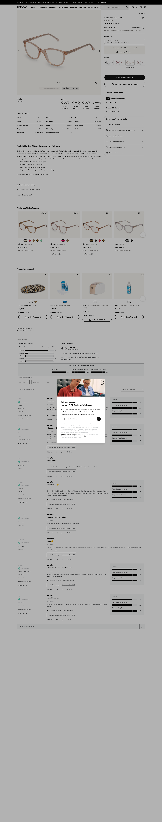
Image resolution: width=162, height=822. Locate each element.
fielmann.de (90, 414)
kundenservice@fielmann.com (69, 434)
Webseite (76, 431)
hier (85, 436)
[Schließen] (102, 383)
